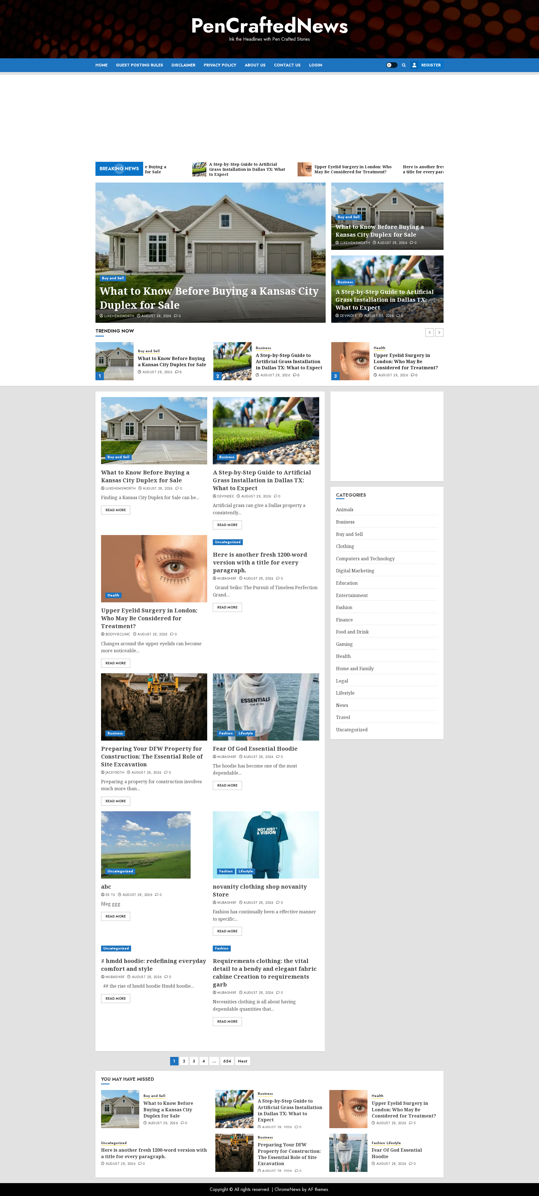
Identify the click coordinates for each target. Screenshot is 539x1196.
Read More (116, 510)
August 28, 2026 (156, 316)
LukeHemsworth (119, 316)
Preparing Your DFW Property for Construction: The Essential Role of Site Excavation (152, 756)
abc (106, 886)
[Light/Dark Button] (392, 65)
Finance (344, 620)
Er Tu (110, 895)
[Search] (403, 65)
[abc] (146, 845)
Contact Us (287, 65)
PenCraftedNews (269, 25)
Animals (344, 510)
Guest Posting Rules (139, 65)
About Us (255, 65)
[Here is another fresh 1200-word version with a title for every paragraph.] (350, 361)
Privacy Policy (220, 65)
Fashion (226, 733)
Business (345, 282)
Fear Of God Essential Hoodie (255, 748)
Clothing (345, 546)
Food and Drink (352, 632)
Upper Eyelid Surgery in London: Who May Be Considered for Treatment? (288, 361)
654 (227, 1061)
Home (101, 65)
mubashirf (226, 579)
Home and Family (355, 668)
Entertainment (352, 595)
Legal (342, 681)
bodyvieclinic (118, 634)
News (342, 705)
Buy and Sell (113, 278)
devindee (348, 316)
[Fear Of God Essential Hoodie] (266, 707)
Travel (343, 718)
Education (347, 583)
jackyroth (115, 773)
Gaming (344, 644)
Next (242, 1061)
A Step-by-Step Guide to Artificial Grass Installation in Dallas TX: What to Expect (384, 299)
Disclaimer (183, 65)
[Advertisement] (269, 114)
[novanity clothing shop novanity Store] (266, 845)
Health (262, 348)
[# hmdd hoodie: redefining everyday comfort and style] (154, 948)
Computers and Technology (365, 559)
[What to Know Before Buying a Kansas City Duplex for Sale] (210, 253)
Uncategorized (386, 348)
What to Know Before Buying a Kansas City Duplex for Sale (209, 298)
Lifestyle (246, 733)
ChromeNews (288, 1189)
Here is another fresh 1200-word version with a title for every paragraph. (407, 361)
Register (431, 65)
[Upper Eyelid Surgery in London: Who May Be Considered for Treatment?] (232, 361)
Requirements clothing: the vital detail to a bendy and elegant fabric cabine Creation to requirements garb (265, 972)
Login (315, 65)
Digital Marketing (355, 571)
